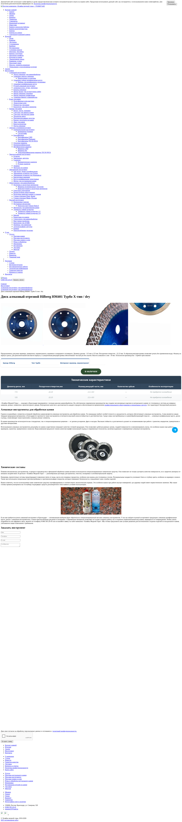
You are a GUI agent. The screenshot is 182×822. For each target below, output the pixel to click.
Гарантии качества (11, 762)
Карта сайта (9, 770)
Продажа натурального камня (15, 775)
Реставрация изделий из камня (16, 785)
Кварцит (8, 798)
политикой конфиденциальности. (65, 731)
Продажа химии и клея (13, 779)
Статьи (7, 758)
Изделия (8, 747)
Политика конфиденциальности (45, 4)
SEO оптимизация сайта (9, 820)
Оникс (7, 796)
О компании (9, 756)
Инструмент (9, 751)
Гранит (7, 794)
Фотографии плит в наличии (15, 802)
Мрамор (8, 792)
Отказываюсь (171, 4)
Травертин (9, 800)
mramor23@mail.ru (11, 809)
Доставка (8, 764)
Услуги (7, 773)
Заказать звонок (18, 280)
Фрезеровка (9, 783)
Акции (7, 69)
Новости (8, 760)
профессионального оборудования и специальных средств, (126, 405)
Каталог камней (11, 745)
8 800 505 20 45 (10, 807)
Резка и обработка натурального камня (19, 781)
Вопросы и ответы (11, 766)
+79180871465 (40, 6)
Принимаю (170, 2)
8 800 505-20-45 (6, 280)
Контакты (8, 274)
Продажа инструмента (13, 777)
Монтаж (8, 788)
